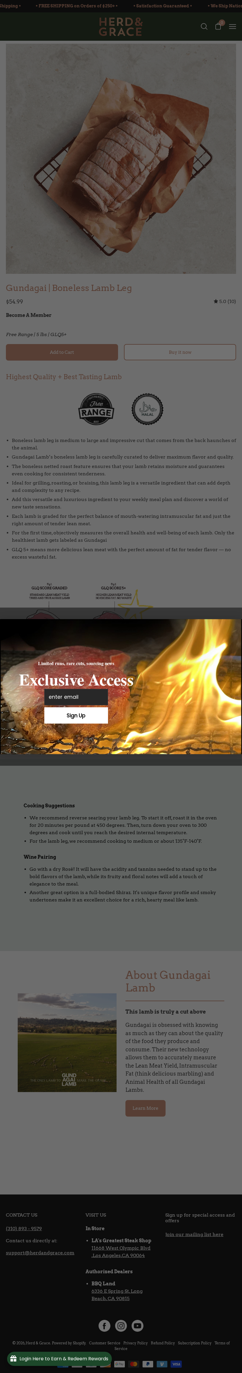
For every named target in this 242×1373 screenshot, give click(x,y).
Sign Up (76, 715)
